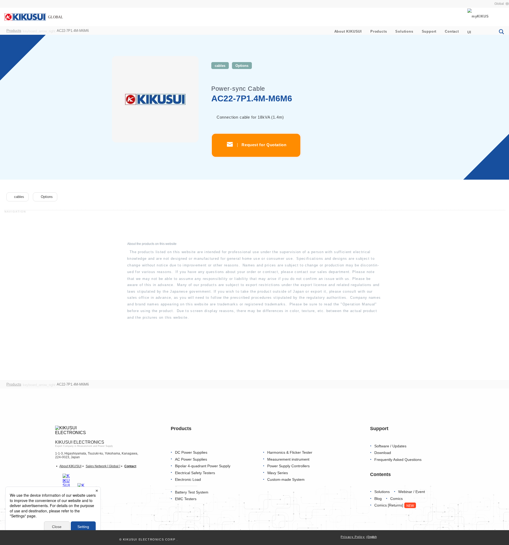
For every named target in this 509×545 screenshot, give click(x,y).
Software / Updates (390, 446)
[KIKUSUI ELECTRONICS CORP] (33, 16)
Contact (452, 31)
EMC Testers (185, 499)
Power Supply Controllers (288, 466)
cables (220, 66)
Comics (396, 499)
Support (429, 31)
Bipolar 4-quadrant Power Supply (202, 466)
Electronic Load (188, 480)
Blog (378, 499)
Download (382, 453)
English (372, 536)
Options (241, 66)
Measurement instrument (288, 459)
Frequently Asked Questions (398, 460)
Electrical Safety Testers (195, 473)
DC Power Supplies (191, 453)
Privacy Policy (353, 536)
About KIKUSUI (348, 31)
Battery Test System (191, 492)
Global (499, 4)
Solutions (404, 31)
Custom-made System (286, 480)
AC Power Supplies (191, 459)
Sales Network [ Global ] (103, 466)
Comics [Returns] (394, 505)
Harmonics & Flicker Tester (289, 453)
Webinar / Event (411, 492)
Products (378, 31)
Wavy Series (277, 473)
